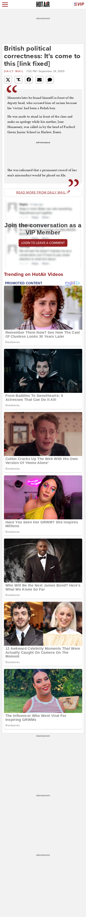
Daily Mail (14, 71)
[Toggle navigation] (5, 4)
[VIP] (79, 4)
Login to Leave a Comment (43, 243)
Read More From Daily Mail (41, 193)
